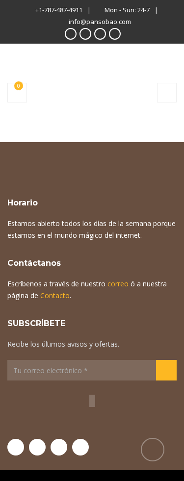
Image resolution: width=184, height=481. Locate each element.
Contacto (55, 295)
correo (118, 283)
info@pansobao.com (100, 21)
